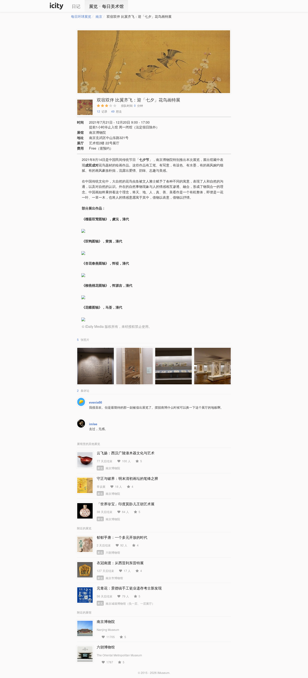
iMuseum (163, 673)
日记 (76, 6)
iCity (56, 6)
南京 (99, 16)
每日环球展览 (81, 16)
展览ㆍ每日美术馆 (106, 6)
